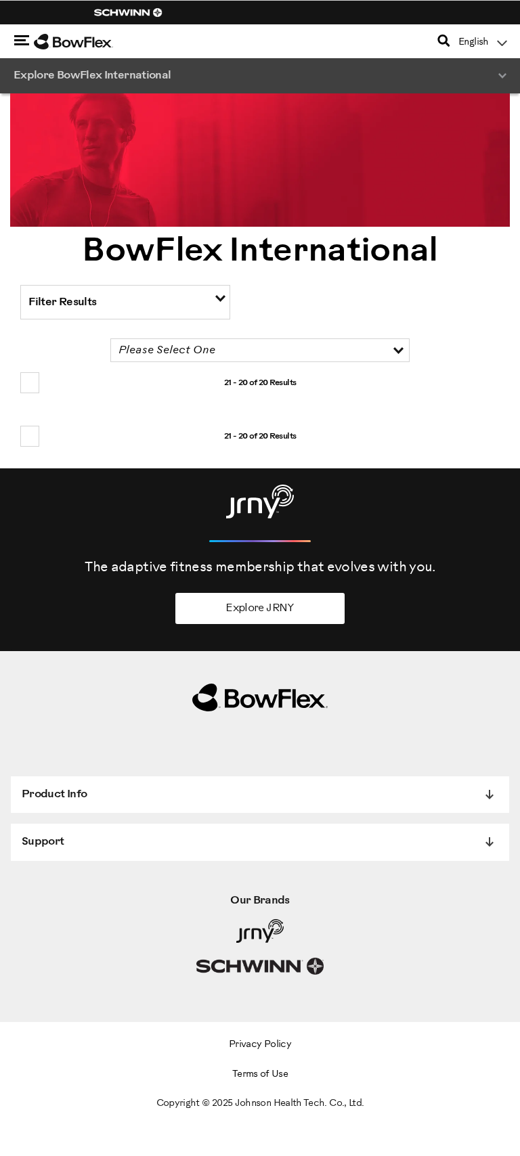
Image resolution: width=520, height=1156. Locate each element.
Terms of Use (260, 1074)
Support (43, 841)
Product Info (54, 794)
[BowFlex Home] (88, 42)
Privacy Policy (260, 1045)
